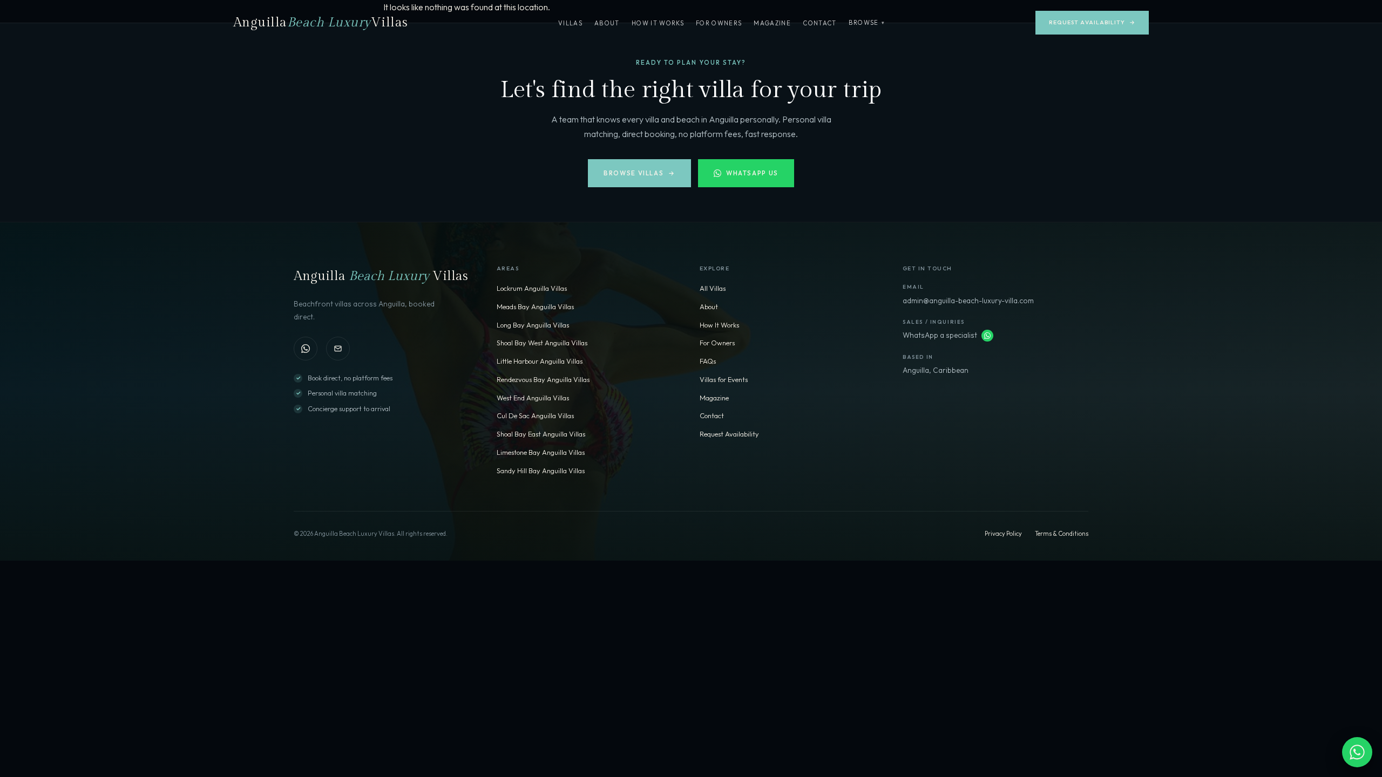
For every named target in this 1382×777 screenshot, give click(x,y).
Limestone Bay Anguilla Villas (541, 452)
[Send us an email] (338, 348)
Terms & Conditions (1061, 533)
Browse (867, 22)
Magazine (772, 23)
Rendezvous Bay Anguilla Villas (543, 379)
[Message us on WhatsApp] (987, 336)
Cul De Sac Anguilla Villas (535, 415)
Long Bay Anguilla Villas (533, 325)
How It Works (658, 23)
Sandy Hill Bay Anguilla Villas (541, 470)
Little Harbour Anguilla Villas (539, 361)
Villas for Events (724, 379)
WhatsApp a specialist (940, 335)
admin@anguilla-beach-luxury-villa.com (968, 300)
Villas (570, 23)
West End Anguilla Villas (533, 397)
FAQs (708, 361)
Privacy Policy (1003, 533)
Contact (819, 23)
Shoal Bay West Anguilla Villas (542, 342)
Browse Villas (639, 173)
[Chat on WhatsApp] (305, 348)
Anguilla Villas (320, 22)
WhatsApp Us (752, 173)
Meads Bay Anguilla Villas (535, 306)
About (607, 23)
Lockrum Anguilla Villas (532, 288)
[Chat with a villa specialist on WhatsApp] (1357, 752)
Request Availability (1092, 22)
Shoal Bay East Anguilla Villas (541, 434)
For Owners (719, 23)
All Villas (713, 288)
